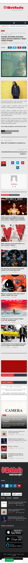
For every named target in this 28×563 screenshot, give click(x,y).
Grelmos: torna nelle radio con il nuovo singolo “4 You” (16, 432)
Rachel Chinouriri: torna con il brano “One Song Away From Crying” (17, 439)
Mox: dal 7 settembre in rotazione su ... (13, 143)
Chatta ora (9, 560)
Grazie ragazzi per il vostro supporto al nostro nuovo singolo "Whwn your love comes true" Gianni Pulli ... (14, 389)
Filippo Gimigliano (9, 130)
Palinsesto (9, 554)
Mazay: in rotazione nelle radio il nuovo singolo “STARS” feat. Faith (13, 294)
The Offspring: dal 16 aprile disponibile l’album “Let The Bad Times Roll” (12, 269)
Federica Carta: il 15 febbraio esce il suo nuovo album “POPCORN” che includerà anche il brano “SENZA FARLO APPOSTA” (13, 218)
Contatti (14, 555)
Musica (3, 30)
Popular (9, 498)
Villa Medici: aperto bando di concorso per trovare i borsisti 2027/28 (15, 455)
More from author (14, 195)
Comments (16, 498)
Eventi (19, 554)
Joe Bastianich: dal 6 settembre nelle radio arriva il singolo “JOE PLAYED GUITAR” (13, 344)
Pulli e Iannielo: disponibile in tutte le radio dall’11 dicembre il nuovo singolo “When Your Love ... (14, 394)
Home (5, 554)
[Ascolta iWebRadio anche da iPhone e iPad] (14, 532)
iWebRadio (5, 43)
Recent (3, 498)
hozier (16, 130)
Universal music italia (6, 132)
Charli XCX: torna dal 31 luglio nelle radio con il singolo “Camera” (14, 419)
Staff (22, 554)
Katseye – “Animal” (13, 446)
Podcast (15, 554)
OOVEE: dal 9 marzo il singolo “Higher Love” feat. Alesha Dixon (12, 319)
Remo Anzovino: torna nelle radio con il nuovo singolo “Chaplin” (13, 244)
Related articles (5, 195)
